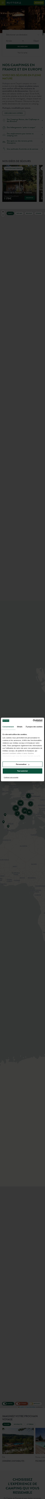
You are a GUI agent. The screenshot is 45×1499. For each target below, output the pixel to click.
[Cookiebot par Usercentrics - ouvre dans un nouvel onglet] (32, 720)
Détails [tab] (19, 727)
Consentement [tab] (8, 727)
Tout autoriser (22, 771)
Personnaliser (21, 764)
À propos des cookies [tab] (34, 727)
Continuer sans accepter (11, 777)
